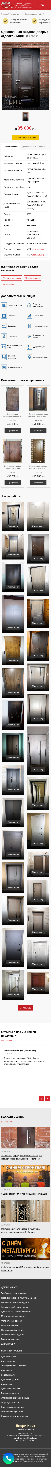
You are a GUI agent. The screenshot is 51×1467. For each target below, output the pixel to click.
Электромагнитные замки (13, 1365)
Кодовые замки (8, 1375)
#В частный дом (32, 278)
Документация (8, 1344)
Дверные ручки (8, 1361)
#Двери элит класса (12, 278)
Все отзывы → (7, 1040)
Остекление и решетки (12, 1411)
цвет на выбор (38, 249)
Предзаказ (13, 430)
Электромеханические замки (15, 1398)
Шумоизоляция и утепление (14, 1416)
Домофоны (6, 1384)
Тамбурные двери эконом (13, 1293)
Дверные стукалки (10, 1379)
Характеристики (10, 147)
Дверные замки (8, 1356)
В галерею (25, 1008)
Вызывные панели (10, 1393)
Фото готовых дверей (11, 1321)
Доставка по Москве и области (16, 1311)
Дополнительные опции (34, 147)
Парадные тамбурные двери (15, 1302)
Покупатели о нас (9, 1325)
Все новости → (8, 1122)
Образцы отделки (10, 1402)
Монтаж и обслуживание (13, 1316)
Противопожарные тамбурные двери (19, 1298)
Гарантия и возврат (10, 1339)
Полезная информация (12, 1330)
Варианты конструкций (12, 1407)
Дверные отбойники (10, 1388)
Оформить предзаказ (25, 137)
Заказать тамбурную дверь (14, 1307)
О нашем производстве (12, 1334)
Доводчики (6, 1370)
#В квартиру (8, 284)
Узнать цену (13, 526)
